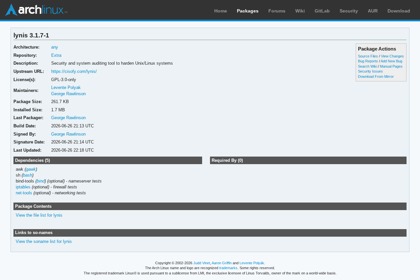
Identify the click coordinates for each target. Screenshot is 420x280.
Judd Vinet (201, 263)
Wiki (300, 10)
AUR (373, 10)
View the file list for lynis (39, 215)
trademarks (228, 268)
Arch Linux (36, 9)
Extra (56, 55)
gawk (31, 169)
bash (27, 175)
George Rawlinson (68, 93)
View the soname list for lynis (44, 241)
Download (399, 10)
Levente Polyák (252, 263)
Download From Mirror (376, 76)
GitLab (322, 10)
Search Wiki (367, 66)
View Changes (392, 56)
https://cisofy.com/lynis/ (74, 71)
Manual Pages (391, 66)
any (54, 47)
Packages (248, 10)
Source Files (368, 56)
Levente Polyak (66, 87)
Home (220, 10)
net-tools (24, 192)
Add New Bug (391, 61)
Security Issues (370, 71)
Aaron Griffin (222, 263)
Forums (276, 10)
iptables (23, 186)
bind (41, 181)
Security (349, 10)
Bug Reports (368, 61)
